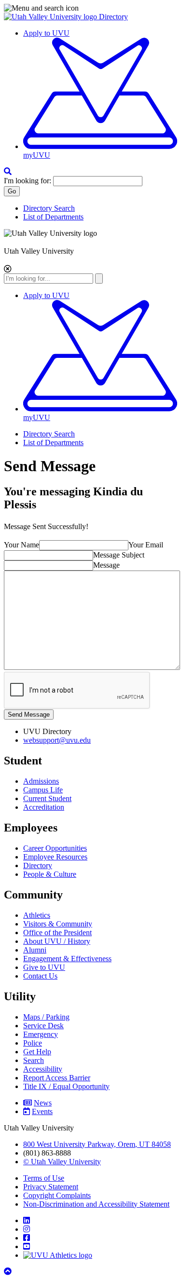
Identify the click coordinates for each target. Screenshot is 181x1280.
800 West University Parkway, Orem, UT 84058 (97, 1144)
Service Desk (43, 1025)
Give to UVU (44, 967)
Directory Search (49, 208)
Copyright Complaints (57, 1195)
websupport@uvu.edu (57, 740)
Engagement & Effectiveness (67, 958)
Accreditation (43, 807)
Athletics (36, 915)
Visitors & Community (57, 924)
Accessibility (42, 1069)
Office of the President (57, 932)
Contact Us (40, 976)
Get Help (37, 1052)
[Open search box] (8, 171)
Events (42, 1111)
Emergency (40, 1034)
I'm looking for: (27, 181)
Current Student (47, 798)
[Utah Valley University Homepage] (51, 17)
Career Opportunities (55, 848)
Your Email (145, 545)
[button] (90, 8)
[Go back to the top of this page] (9, 1271)
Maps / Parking (46, 1017)
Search (33, 1060)
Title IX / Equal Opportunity (66, 1086)
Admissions (41, 781)
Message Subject (118, 555)
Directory (113, 17)
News (43, 1103)
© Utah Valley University (62, 1161)
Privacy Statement (50, 1187)
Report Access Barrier (56, 1078)
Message (106, 565)
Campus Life (43, 790)
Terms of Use (43, 1178)
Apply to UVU (46, 33)
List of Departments (53, 217)
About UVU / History (56, 941)
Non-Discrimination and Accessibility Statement (96, 1204)
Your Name (21, 545)
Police (32, 1043)
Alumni (34, 950)
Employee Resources (55, 857)
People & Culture (49, 874)
